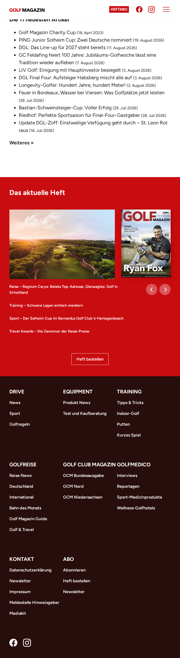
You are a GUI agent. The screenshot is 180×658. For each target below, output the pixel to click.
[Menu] (166, 9)
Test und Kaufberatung (85, 413)
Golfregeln (19, 424)
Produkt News (76, 402)
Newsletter (20, 580)
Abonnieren (74, 570)
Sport (14, 413)
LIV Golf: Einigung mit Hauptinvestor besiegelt (70, 70)
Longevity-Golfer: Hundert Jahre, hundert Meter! (72, 85)
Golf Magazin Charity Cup (47, 32)
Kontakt (21, 559)
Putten (123, 424)
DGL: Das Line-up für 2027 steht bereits (62, 47)
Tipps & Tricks (130, 402)
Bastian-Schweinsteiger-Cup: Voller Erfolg (65, 108)
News (14, 402)
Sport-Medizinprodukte (139, 497)
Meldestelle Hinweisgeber (34, 602)
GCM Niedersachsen (82, 497)
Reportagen (128, 486)
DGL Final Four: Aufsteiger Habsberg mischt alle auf (75, 77)
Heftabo (119, 9)
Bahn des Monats (25, 508)
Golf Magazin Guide (28, 518)
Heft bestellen (90, 359)
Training (129, 391)
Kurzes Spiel (129, 435)
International (21, 497)
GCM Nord (73, 486)
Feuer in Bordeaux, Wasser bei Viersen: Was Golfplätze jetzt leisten (92, 92)
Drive (16, 391)
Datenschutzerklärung (30, 570)
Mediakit (17, 613)
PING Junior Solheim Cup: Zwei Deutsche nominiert (75, 40)
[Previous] (151, 289)
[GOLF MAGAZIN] (27, 9)
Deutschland (21, 486)
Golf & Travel (21, 529)
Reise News (20, 475)
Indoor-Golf (128, 413)
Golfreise (23, 464)
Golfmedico (133, 464)
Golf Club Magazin (89, 464)
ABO (68, 559)
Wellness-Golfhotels (136, 508)
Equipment (78, 391)
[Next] (165, 289)
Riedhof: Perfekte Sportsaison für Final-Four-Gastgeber (79, 115)
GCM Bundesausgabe (83, 475)
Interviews (127, 475)
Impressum (20, 591)
